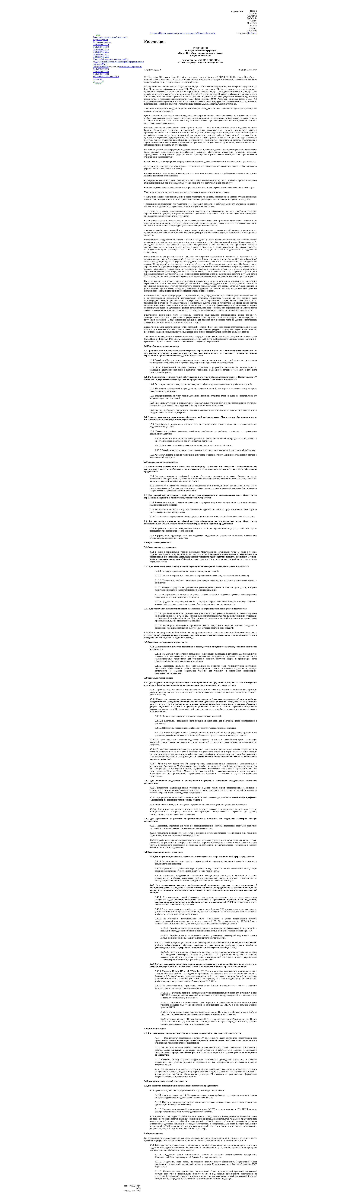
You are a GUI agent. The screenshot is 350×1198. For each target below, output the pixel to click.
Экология (97, 79)
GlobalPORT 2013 (101, 52)
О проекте (154, 33)
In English (252, 33)
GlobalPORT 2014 (101, 49)
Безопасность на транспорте (106, 76)
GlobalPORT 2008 (101, 74)
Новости (202, 33)
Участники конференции (130, 66)
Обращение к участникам (113, 59)
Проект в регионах (168, 33)
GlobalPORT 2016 (101, 44)
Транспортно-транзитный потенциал (110, 37)
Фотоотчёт (103, 66)
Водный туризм (100, 39)
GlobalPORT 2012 (101, 54)
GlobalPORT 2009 (101, 71)
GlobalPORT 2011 (101, 57)
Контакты (210, 33)
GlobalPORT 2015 (101, 47)
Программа (112, 62)
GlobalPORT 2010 (101, 69)
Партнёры (122, 62)
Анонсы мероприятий (187, 33)
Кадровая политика (102, 42)
